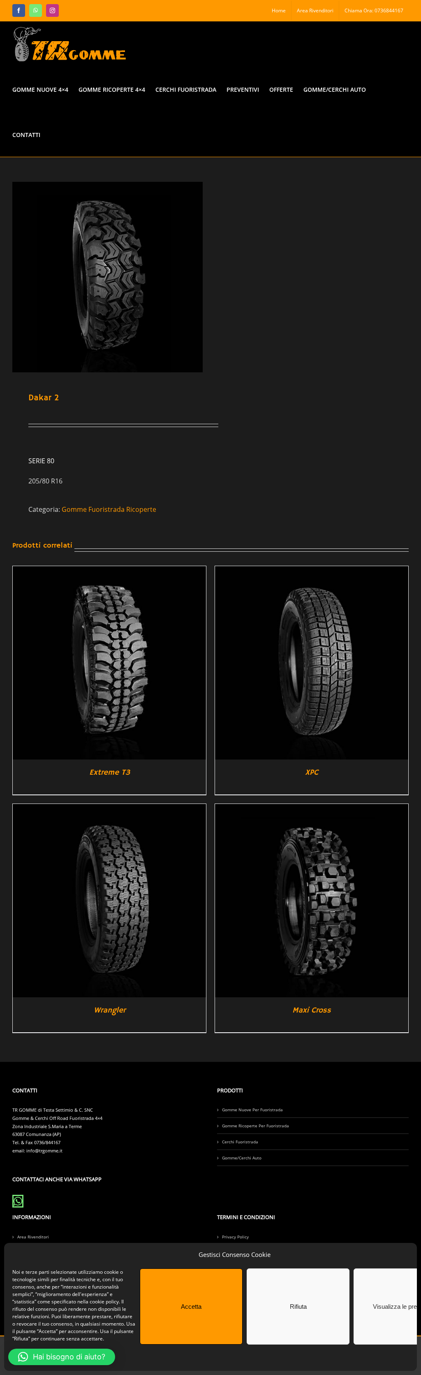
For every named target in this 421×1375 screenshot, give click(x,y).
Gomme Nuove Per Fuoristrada (252, 1110)
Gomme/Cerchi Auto (241, 1158)
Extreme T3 (109, 773)
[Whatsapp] (17, 1201)
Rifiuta (298, 1306)
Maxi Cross (311, 1010)
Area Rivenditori (33, 1237)
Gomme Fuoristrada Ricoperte (109, 509)
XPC (311, 773)
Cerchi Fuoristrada (240, 1142)
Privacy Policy (235, 1237)
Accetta (191, 1306)
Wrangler (109, 1010)
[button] (61, 1357)
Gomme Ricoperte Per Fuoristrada (255, 1126)
